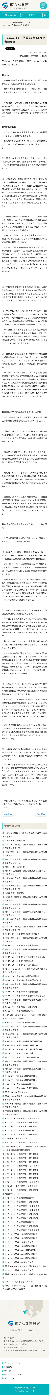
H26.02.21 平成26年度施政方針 (20, 1222)
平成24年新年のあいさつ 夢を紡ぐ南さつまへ (25, 1266)
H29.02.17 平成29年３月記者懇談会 (22, 1162)
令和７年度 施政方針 (15, 866)
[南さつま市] (15, 6)
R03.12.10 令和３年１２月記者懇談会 (22, 976)
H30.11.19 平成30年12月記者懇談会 (22, 1118)
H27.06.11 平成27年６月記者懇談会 (22, 1190)
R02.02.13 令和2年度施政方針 (19, 1053)
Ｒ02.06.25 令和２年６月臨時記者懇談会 (23, 1041)
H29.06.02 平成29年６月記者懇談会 (22, 1158)
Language (12, 15)
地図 (41, 1341)
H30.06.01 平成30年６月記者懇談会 (22, 1126)
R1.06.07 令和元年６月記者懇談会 (21, 1080)
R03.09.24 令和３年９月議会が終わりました (25, 980)
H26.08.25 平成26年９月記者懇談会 (22, 1214)
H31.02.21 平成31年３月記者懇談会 (22, 1088)
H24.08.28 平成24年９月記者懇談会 (21, 1254)
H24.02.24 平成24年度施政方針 (19, 1262)
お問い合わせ (32, 1330)
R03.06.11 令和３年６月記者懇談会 (21, 1007)
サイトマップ (9, 1378)
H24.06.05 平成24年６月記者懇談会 (21, 1258)
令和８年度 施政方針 (15, 840)
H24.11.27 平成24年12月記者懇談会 (21, 1250)
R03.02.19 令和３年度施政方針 (19, 1011)
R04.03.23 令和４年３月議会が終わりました (25, 956)
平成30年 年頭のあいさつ (17, 1138)
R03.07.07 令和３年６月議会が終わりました (25, 995)
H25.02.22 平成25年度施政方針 (19, 1242)
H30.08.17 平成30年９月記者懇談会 (22, 1122)
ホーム (5, 22)
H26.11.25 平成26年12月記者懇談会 (22, 1206)
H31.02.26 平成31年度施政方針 (20, 1084)
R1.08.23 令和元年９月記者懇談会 (21, 1076)
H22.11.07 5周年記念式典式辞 (19, 1281)
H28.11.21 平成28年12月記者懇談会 (22, 1166)
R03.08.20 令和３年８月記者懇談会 (21, 991)
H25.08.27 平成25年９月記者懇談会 (21, 1234)
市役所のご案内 (16, 1330)
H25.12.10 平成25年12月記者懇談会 (22, 1230)
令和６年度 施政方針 (15, 893)
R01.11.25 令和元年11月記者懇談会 (22, 1057)
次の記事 (41, 814)
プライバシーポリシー (13, 1363)
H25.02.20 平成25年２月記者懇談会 (21, 1246)
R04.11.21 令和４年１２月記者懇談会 (22, 934)
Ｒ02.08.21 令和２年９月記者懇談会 (21, 1022)
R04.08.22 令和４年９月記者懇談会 (21, 945)
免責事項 (8, 1367)
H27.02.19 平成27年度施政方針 (20, 1198)
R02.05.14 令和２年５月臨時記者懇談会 (23, 1049)
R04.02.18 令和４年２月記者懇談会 (21, 964)
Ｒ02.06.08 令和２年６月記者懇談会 (21, 1045)
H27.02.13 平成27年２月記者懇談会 (22, 1202)
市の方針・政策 (12, 826)
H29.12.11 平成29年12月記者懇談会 (22, 1142)
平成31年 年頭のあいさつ (17, 1092)
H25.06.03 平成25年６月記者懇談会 (21, 1238)
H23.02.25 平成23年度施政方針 (19, 1270)
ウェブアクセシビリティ (13, 1374)
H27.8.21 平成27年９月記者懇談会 (21, 1186)
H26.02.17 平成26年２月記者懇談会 (22, 1226)
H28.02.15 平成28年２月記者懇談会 (22, 1178)
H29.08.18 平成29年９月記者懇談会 (22, 1154)
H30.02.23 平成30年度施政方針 (20, 1130)
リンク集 (7, 1370)
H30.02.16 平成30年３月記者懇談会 (22, 1134)
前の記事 (8, 814)
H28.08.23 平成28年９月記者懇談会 (22, 1170)
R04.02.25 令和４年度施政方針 (19, 960)
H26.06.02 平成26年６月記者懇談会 (22, 1218)
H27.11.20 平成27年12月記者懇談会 (22, 1182)
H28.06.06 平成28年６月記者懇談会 (22, 1174)
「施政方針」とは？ (13, 1194)
